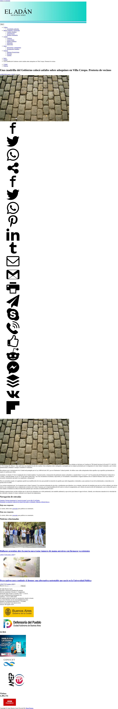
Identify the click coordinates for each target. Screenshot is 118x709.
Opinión (9, 55)
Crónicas (9, 38)
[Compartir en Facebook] (13, 134)
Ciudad (5, 36)
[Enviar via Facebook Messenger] (13, 373)
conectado (15, 508)
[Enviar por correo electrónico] (13, 267)
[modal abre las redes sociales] (13, 174)
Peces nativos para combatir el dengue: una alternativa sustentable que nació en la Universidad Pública (45, 580)
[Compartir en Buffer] (13, 387)
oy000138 (3, 74)
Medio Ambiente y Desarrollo (11, 30)
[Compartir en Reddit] (13, 360)
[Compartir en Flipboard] (13, 413)
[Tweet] (13, 147)
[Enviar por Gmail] (13, 280)
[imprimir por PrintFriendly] (13, 294)
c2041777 (2, 554)
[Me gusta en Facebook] (13, 347)
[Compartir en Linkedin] (13, 240)
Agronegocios (11, 33)
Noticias (5, 50)
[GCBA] (13, 656)
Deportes (9, 54)
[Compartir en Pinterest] (13, 227)
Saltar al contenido (5, 0)
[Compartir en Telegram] (13, 307)
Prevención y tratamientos (14, 47)
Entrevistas (10, 44)
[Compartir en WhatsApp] (13, 160)
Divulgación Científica (13, 49)
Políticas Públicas (11, 41)
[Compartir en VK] (13, 400)
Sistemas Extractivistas (13, 52)
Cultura (5, 27)
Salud (5, 46)
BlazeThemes (29, 708)
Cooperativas (10, 40)
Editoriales (10, 43)
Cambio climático (11, 32)
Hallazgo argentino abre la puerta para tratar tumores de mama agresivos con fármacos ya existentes (45, 551)
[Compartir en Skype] (13, 320)
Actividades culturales (13, 29)
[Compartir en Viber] (13, 333)
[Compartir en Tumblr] (13, 254)
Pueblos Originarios (12, 35)
